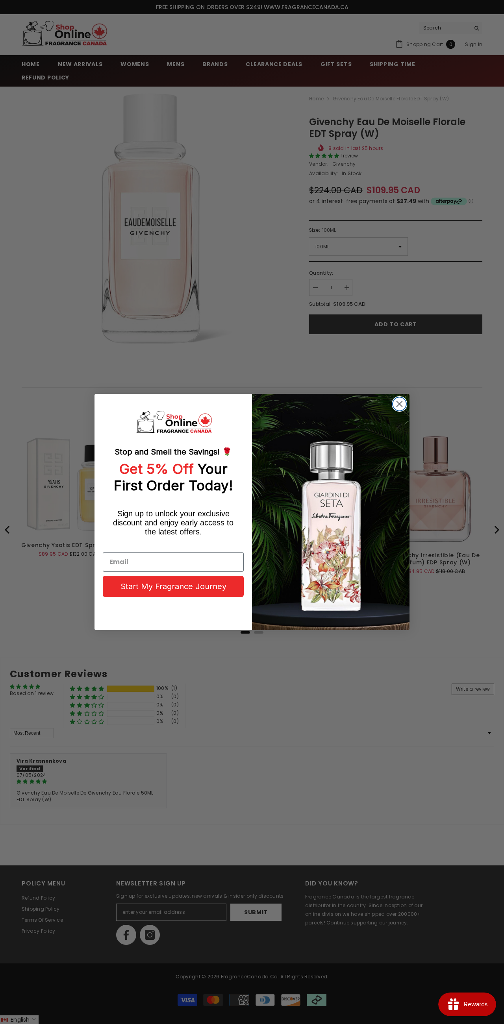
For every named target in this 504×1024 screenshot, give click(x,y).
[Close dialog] (399, 404)
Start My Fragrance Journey (173, 586)
